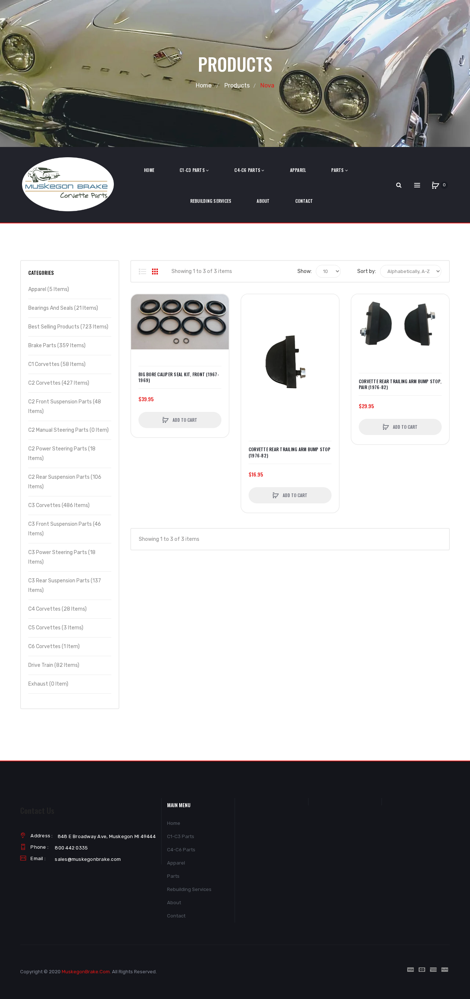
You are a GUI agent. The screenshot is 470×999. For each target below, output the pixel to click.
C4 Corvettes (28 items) (57, 609)
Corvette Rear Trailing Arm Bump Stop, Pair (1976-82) (400, 384)
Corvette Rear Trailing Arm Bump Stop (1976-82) (289, 452)
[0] (435, 185)
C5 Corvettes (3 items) (55, 628)
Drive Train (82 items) (53, 665)
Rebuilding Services (189, 889)
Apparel (176, 863)
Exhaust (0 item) (48, 684)
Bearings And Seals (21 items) (63, 308)
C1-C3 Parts (180, 836)
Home (204, 85)
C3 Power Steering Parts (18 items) (61, 557)
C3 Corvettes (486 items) (59, 505)
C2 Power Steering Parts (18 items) (61, 453)
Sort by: (366, 271)
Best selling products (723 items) (68, 327)
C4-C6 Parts (181, 849)
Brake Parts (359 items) (57, 345)
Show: (304, 271)
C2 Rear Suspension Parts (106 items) (64, 482)
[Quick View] (140, 331)
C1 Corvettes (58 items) (57, 364)
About (174, 902)
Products (237, 85)
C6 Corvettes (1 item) (54, 646)
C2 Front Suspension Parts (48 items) (64, 406)
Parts (173, 876)
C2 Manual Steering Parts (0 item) (68, 430)
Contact (176, 916)
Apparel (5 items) (48, 289)
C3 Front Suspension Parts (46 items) (64, 529)
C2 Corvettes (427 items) (58, 383)
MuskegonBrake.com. (86, 971)
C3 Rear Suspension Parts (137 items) (64, 585)
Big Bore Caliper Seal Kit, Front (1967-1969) (178, 377)
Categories (41, 272)
